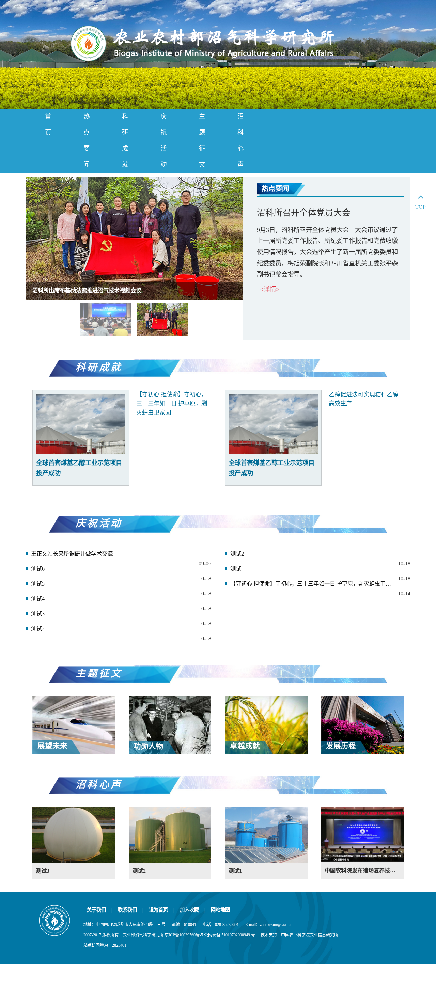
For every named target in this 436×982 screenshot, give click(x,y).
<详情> (269, 289)
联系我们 (130, 910)
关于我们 (99, 910)
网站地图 (220, 910)
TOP (420, 207)
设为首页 (161, 910)
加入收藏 (192, 910)
